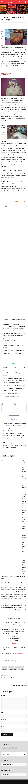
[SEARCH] (24, 754)
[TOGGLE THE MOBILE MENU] (2, 2)
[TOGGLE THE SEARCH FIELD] (26, 2)
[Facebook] (5, 748)
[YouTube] (10, 748)
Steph (3, 25)
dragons (4, 669)
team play (21, 669)
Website (14, 643)
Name (3, 712)
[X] (8, 748)
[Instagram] (2, 748)
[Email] (15, 748)
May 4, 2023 (10, 25)
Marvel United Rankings (19, 685)
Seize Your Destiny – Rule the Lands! (12, 18)
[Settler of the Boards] (14, 2)
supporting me (19, 653)
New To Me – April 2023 (8, 678)
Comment (4, 695)
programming (12, 669)
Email (3, 719)
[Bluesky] (13, 748)
